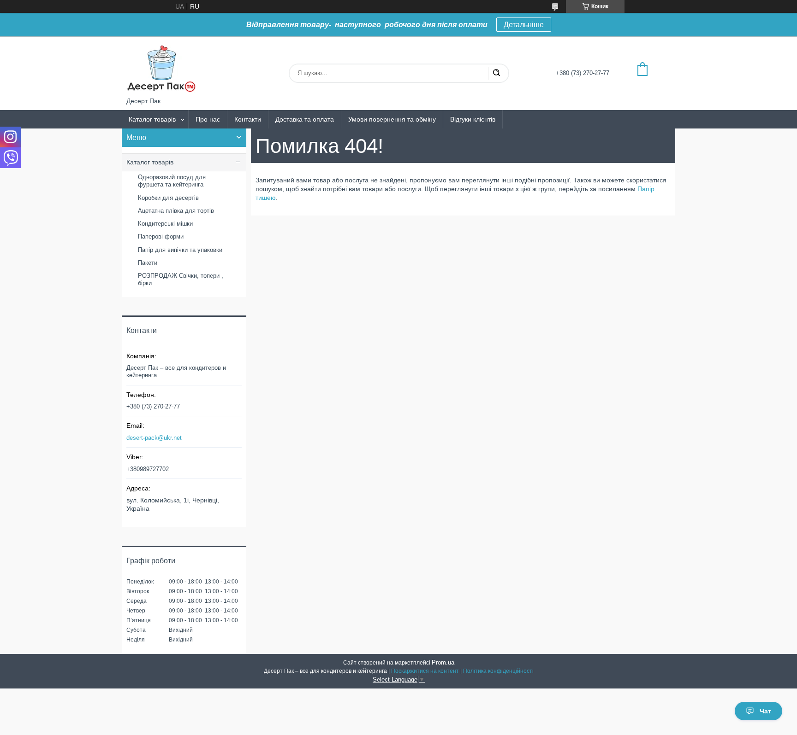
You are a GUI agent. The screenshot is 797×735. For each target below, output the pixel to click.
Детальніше (524, 25)
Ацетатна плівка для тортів (176, 210)
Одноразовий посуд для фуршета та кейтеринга (172, 181)
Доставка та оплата (304, 119)
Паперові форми (161, 236)
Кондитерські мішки (165, 223)
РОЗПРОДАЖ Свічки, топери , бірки (180, 279)
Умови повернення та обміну (392, 119)
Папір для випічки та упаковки (180, 249)
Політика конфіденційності (498, 671)
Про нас (208, 119)
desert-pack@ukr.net (154, 437)
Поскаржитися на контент (425, 671)
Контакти (247, 119)
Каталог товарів (152, 119)
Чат (765, 711)
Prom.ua (443, 662)
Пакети (147, 262)
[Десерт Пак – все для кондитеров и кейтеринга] (161, 67)
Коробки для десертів (168, 197)
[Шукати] (496, 73)
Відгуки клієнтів (472, 119)
